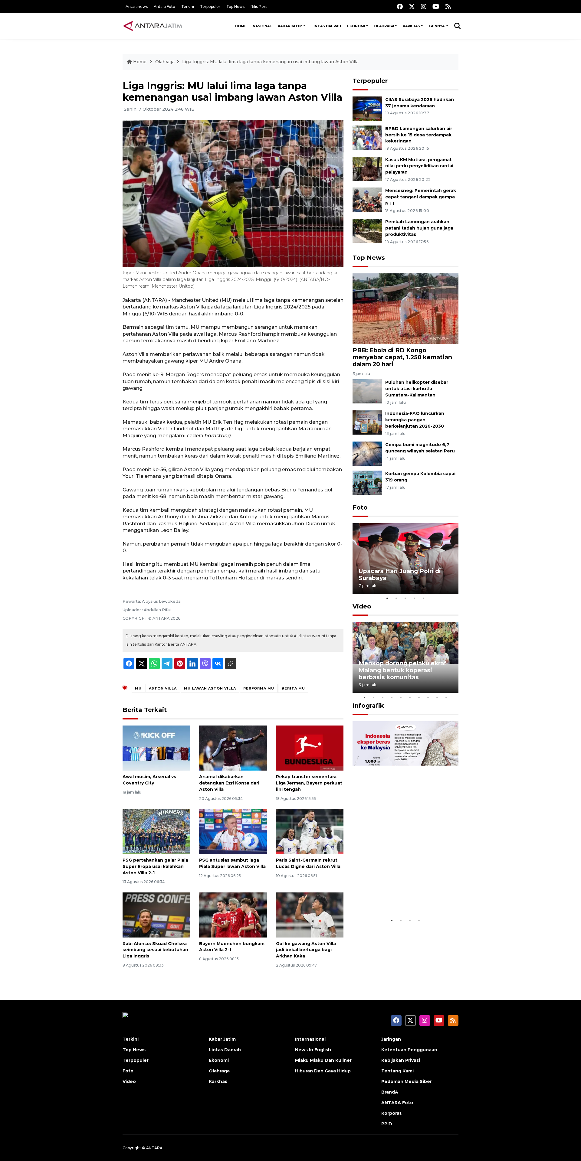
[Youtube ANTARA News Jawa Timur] (435, 6)
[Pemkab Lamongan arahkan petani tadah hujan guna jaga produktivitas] (367, 230)
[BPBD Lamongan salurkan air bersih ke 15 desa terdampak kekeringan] (367, 137)
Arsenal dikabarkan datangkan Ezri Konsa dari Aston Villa (229, 783)
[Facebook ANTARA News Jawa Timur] (400, 6)
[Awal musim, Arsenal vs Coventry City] (156, 748)
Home (241, 26)
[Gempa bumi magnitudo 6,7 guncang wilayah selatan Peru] (367, 453)
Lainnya (437, 26)
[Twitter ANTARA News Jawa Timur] (412, 6)
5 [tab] (424, 598)
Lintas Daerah (326, 26)
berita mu (293, 688)
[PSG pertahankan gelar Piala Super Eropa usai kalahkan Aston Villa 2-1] (156, 831)
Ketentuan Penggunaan (409, 1049)
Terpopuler (210, 6)
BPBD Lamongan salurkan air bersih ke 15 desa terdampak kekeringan (418, 135)
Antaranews (137, 6)
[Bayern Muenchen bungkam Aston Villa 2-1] (233, 914)
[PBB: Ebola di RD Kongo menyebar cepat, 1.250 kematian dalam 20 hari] (405, 308)
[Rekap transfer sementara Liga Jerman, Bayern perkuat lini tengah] (309, 748)
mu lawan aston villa (210, 688)
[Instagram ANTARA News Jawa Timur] (423, 6)
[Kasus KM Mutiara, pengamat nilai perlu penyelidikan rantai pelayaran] (367, 168)
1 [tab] (387, 598)
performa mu (258, 688)
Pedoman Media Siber (406, 1081)
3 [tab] (405, 598)
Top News (235, 6)
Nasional (262, 26)
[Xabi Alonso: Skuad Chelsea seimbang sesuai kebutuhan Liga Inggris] (156, 914)
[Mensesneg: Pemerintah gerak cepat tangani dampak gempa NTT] (367, 199)
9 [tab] (437, 697)
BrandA (389, 1092)
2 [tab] (396, 598)
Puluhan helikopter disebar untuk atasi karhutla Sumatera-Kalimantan (416, 389)
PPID (386, 1124)
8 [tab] (428, 697)
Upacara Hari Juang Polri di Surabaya (400, 574)
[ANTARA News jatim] (153, 26)
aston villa (163, 688)
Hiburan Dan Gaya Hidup (323, 1071)
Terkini (187, 6)
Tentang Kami (397, 1071)
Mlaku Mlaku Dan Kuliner (323, 1060)
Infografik (368, 705)
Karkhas (411, 26)
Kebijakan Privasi (400, 1060)
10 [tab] (446, 697)
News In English (313, 1049)
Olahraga (384, 26)
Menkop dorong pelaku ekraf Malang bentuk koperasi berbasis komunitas (402, 670)
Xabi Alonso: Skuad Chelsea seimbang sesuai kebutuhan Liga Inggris (155, 950)
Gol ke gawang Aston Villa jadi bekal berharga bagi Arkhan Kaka (306, 950)
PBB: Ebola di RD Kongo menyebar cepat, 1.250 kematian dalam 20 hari (402, 357)
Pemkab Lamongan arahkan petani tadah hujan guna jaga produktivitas (419, 228)
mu (138, 688)
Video (362, 606)
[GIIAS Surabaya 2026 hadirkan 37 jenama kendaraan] (367, 108)
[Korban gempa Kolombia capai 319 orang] (367, 482)
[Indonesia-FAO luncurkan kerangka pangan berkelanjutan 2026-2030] (367, 422)
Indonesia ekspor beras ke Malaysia (399, 896)
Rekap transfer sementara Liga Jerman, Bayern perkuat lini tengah (309, 783)
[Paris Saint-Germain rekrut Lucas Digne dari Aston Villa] (309, 831)
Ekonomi (356, 26)
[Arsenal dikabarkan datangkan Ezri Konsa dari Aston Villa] (233, 748)
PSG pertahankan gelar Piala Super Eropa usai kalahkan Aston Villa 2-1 (155, 866)
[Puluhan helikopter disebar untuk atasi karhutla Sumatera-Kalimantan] (367, 391)
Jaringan (391, 1039)
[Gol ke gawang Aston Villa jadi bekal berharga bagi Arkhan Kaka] (309, 914)
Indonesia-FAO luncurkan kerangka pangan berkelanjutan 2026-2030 (414, 420)
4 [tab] (415, 598)
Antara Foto (164, 6)
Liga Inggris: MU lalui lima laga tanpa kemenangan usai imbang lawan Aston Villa (270, 61)
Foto (360, 507)
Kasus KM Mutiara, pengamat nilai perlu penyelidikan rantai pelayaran (419, 166)
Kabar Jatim (290, 26)
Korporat (391, 1113)
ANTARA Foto (397, 1102)
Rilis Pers (259, 6)
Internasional (310, 1039)
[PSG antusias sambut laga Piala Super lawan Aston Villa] (233, 831)
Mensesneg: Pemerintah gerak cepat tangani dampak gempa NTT (420, 197)
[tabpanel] (405, 558)
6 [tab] (410, 697)
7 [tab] (419, 697)
